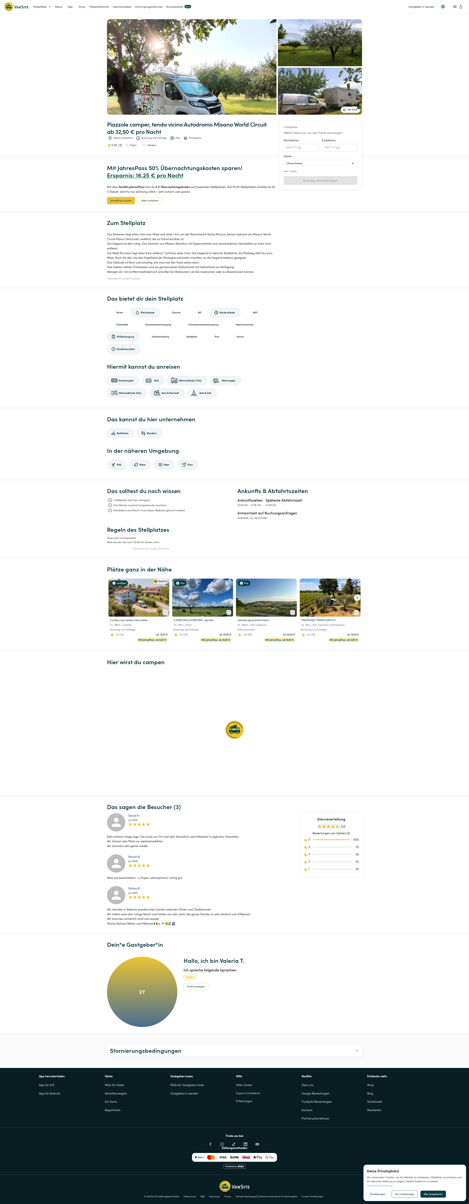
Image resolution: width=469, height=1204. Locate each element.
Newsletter (374, 1110)
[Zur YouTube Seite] (257, 1143)
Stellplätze (39, 6)
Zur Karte (111, 1102)
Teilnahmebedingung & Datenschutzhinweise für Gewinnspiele (266, 1196)
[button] (443, 6)
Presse (227, 1196)
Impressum (214, 1196)
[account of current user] (458, 6)
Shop (370, 1085)
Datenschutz (190, 1196)
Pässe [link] (58, 6)
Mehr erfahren (149, 200)
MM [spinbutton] (289, 147)
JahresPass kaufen (121, 200)
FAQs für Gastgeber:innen (187, 1085)
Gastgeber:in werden (184, 1093)
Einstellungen (377, 1194)
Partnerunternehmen (315, 1118)
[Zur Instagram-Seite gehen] (222, 1143)
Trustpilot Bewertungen (317, 1102)
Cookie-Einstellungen (312, 1196)
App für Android (49, 1093)
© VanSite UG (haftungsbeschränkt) (161, 1196)
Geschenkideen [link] (122, 6)
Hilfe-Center (244, 1085)
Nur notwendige (404, 1194)
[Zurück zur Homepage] (16, 6)
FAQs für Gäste (114, 1085)
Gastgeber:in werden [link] (421, 6)
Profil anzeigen (196, 986)
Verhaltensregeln (116, 1093)
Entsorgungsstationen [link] (149, 6)
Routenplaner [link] (178, 6)
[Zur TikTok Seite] (233, 1143)
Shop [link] (82, 6)
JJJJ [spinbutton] (300, 147)
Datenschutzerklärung (379, 1185)
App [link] (70, 6)
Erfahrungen (244, 1101)
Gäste (287, 156)
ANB (202, 1196)
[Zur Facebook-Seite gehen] (210, 1143)
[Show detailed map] (234, 729)
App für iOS (46, 1085)
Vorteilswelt (374, 1102)
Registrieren (113, 1110)
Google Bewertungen (315, 1093)
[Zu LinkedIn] (245, 1143)
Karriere (307, 1110)
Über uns (307, 1085)
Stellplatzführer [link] (99, 6)
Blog (370, 1093)
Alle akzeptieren (433, 1194)
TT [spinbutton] (294, 147)
